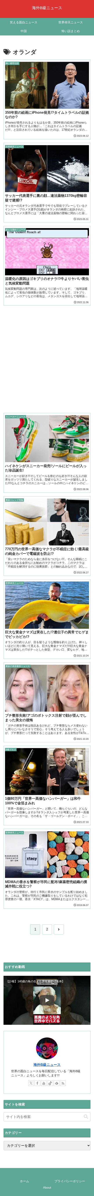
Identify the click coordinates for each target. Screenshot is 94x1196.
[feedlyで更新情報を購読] (56, 1083)
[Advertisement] (47, 356)
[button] (86, 1116)
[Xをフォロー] (31, 1083)
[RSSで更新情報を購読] (63, 1083)
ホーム (24, 1181)
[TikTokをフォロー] (50, 1083)
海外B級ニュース (47, 1065)
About (47, 1187)
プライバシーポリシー (69, 1181)
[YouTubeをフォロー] (44, 1083)
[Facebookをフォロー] (37, 1083)
